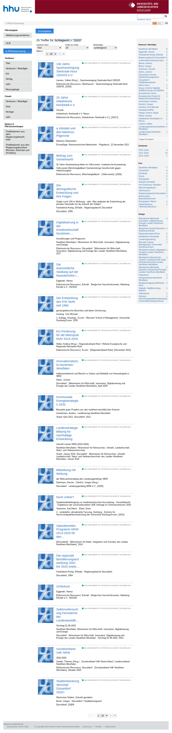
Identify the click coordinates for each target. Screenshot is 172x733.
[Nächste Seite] (59, 54)
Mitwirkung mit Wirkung (66, 471)
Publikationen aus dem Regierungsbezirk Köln (15, 135)
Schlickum (63, 586)
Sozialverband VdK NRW (65, 650)
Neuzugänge (12, 89)
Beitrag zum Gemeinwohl (64, 157)
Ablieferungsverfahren (17, 35)
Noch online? (65, 497)
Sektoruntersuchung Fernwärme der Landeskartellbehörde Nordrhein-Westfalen (67, 614)
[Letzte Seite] (63, 54)
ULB (8, 43)
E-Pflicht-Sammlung (15, 23)
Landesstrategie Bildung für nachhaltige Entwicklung (67, 433)
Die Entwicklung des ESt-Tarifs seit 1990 (67, 301)
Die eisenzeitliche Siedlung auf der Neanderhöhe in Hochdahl (67, 270)
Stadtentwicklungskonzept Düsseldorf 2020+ (67, 686)
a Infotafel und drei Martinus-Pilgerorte (65, 132)
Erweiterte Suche (144, 20)
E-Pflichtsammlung (16, 51)
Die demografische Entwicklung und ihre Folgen (67, 190)
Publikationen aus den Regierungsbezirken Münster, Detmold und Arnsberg (17, 148)
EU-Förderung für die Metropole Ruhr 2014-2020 (67, 335)
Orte (8, 106)
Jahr (8, 84)
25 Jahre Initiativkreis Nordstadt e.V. (65, 101)
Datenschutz (18, 724)
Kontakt (99, 727)
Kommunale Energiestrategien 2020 (67, 400)
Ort (7, 73)
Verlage (10, 111)
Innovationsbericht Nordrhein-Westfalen (67, 364)
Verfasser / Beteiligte (17, 68)
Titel (8, 63)
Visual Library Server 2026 (17, 727)
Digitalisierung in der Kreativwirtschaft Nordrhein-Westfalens (67, 228)
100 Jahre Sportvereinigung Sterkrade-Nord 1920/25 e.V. (67, 69)
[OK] (166, 16)
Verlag (9, 78)
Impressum (8, 724)
